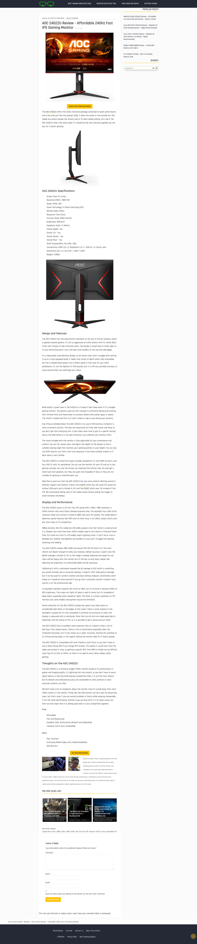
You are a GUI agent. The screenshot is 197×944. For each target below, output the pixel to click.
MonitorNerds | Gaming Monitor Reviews (46, 3)
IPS (115, 831)
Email (48, 882)
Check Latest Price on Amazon (80, 106)
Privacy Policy (72, 937)
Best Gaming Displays (88, 937)
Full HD (98, 831)
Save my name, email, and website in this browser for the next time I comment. (75, 894)
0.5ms (54, 831)
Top (193, 936)
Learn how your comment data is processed (91, 913)
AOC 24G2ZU (51, 112)
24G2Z (86, 488)
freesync (92, 831)
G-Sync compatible (107, 831)
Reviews (53, 829)
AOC (77, 831)
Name (48, 874)
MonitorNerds (58, 931)
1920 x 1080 (65, 831)
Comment (49, 853)
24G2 (76, 115)
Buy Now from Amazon (80, 753)
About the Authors (93, 931)
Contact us (79, 931)
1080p (58, 831)
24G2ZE (82, 485)
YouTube (69, 931)
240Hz (72, 831)
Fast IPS (82, 831)
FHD (87, 831)
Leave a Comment (72, 18)
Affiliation (61, 937)
